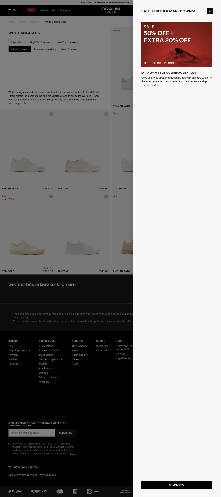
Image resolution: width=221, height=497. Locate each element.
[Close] (210, 11)
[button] (110, 248)
